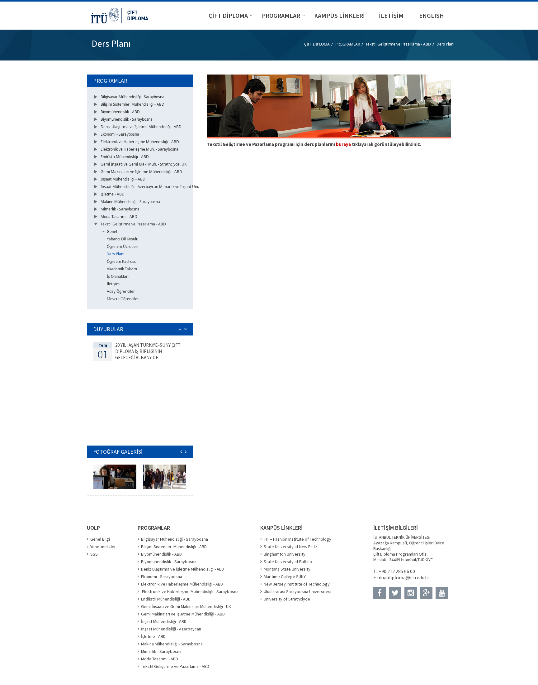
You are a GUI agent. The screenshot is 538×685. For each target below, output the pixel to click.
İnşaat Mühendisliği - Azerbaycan (171, 629)
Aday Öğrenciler (121, 291)
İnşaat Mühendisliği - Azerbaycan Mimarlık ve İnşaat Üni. (150, 186)
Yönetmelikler (103, 546)
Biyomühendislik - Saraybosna (127, 119)
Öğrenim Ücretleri (122, 246)
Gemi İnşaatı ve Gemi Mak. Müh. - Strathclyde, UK (143, 164)
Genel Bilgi (100, 539)
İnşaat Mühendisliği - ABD (123, 179)
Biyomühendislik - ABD (120, 111)
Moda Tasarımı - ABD (119, 216)
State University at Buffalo (288, 561)
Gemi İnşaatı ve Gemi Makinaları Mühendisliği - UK (186, 606)
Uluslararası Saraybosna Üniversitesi (297, 591)
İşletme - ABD (113, 194)
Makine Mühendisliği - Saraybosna (130, 201)
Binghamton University (284, 554)
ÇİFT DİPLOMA (317, 44)
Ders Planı (445, 44)
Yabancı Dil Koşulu (122, 239)
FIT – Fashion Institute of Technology (297, 539)
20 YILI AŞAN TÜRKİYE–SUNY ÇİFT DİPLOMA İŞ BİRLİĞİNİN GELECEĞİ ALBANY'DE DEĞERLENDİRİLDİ (148, 354)
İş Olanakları (118, 276)
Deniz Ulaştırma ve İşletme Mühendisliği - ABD (141, 126)
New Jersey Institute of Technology (297, 584)
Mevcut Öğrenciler (123, 298)
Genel (112, 231)
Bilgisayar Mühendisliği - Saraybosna (132, 96)
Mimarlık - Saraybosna (120, 209)
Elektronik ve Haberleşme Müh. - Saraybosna (139, 149)
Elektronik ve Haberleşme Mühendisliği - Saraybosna (189, 591)
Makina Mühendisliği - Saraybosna (172, 644)
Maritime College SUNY (285, 576)
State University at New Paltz (290, 546)
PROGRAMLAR (347, 44)
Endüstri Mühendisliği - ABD (125, 156)
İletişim (113, 284)
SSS (94, 554)
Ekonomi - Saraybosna (120, 134)
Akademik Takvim (122, 269)
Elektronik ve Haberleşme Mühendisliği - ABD (140, 141)
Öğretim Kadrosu (121, 261)
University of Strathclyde (287, 599)
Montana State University (287, 569)
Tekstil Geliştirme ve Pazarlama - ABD (398, 44)
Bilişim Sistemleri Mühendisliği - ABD (132, 104)
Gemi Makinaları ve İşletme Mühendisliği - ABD (141, 171)
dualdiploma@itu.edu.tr (404, 577)
